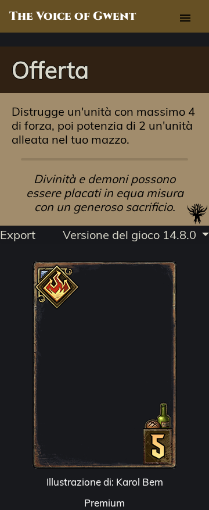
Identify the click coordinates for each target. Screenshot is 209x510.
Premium (104, 503)
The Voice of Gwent (72, 16)
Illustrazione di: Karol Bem (104, 482)
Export (17, 234)
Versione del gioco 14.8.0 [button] (131, 234)
